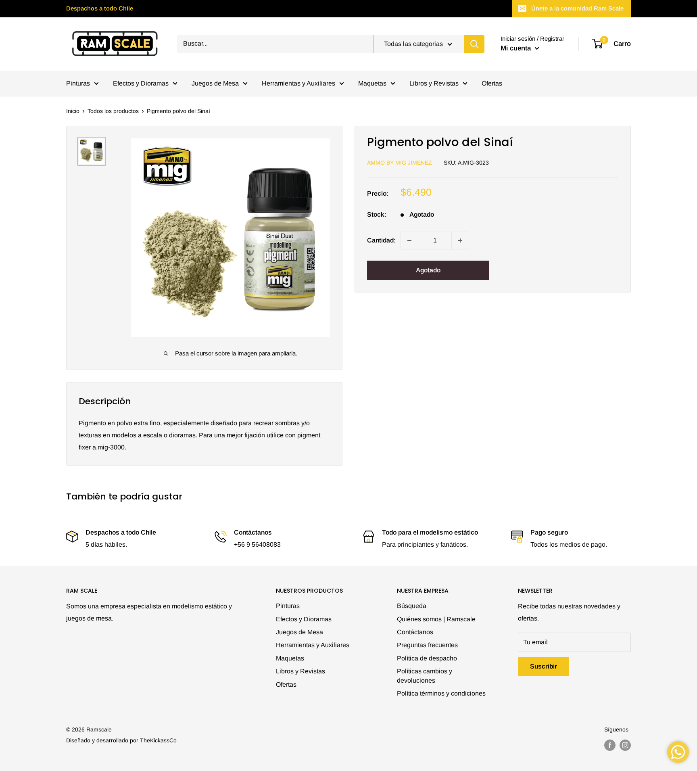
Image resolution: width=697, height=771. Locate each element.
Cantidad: (381, 240)
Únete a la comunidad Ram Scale (577, 8)
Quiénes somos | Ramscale (436, 619)
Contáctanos (415, 632)
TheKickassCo (158, 740)
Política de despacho (427, 658)
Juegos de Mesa (215, 83)
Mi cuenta (517, 48)
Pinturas (78, 83)
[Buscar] (474, 44)
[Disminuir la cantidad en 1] (409, 240)
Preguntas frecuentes (427, 644)
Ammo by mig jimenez (399, 162)
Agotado (428, 270)
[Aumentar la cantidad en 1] (460, 240)
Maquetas (372, 83)
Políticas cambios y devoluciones (424, 675)
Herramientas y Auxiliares (298, 83)
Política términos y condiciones (441, 693)
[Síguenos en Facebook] (610, 745)
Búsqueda (411, 605)
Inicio (72, 111)
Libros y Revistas (434, 83)
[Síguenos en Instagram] (625, 745)
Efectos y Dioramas (141, 83)
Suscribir (543, 666)
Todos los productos (113, 111)
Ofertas (492, 83)
